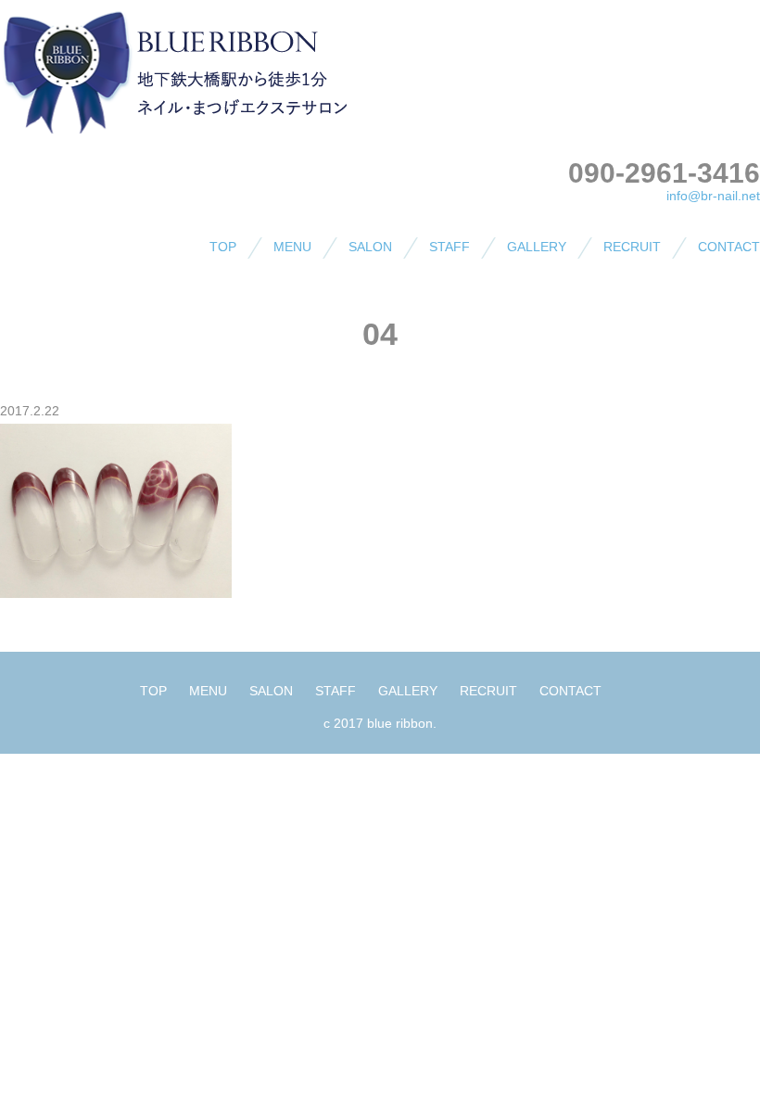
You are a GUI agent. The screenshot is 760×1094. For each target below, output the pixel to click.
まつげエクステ (291, 317)
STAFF (449, 246)
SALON (370, 246)
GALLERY (536, 246)
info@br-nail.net (713, 195)
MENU (292, 246)
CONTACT (729, 246)
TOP (222, 246)
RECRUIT (632, 246)
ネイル (265, 283)
